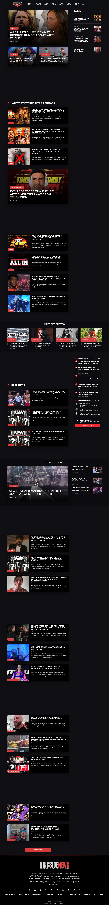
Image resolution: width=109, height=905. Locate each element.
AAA (61, 4)
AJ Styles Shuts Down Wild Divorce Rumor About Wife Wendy (32, 35)
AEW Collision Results (13, 771)
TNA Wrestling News (17, 187)
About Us (49, 894)
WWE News (14, 28)
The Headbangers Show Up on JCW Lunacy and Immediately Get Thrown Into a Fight (48, 647)
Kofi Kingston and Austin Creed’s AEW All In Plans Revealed (21, 60)
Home (30, 4)
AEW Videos (13, 486)
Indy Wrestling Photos (88, 339)
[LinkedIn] (63, 890)
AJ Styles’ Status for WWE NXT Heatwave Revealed (81, 19)
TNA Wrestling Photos (63, 339)
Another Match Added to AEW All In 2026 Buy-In (48, 432)
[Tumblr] (57, 890)
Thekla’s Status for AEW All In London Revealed (81, 30)
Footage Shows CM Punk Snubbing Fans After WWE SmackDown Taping (80, 489)
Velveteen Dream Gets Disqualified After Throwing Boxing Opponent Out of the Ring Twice (80, 468)
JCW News (11, 639)
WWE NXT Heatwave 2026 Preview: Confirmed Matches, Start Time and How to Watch (48, 110)
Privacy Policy (90, 894)
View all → (97, 358)
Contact (59, 894)
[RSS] (80, 890)
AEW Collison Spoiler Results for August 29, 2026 (47, 758)
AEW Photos (11, 339)
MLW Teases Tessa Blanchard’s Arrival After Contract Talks (45, 667)
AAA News (11, 143)
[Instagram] (40, 890)
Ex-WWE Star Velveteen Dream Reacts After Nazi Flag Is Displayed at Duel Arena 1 (48, 278)
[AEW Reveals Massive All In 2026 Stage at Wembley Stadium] (37, 483)
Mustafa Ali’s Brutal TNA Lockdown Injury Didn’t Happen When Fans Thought (81, 40)
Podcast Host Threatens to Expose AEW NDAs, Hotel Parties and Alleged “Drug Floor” (88, 386)
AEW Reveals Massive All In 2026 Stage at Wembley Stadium (35, 492)
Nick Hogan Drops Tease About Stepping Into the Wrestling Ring (46, 718)
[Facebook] (29, 890)
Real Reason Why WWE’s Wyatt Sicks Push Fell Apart (48, 297)
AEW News (14, 54)
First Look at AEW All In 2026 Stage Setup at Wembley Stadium (18, 345)
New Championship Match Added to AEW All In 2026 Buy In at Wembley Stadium (47, 559)
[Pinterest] (46, 890)
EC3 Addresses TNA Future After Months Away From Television (32, 194)
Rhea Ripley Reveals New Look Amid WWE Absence (42, 345)
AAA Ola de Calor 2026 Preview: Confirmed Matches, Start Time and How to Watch (48, 131)
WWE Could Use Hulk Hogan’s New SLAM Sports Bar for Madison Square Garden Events (48, 739)
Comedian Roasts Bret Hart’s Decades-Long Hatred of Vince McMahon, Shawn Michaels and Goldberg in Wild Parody (45, 828)
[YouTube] (52, 890)
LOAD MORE (38, 850)
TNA (54, 4)
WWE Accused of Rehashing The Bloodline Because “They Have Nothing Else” (88, 378)
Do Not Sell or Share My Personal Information (54, 903)
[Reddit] (68, 890)
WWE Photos (36, 339)
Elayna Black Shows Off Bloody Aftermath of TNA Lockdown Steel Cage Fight (68, 345)
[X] (35, 890)
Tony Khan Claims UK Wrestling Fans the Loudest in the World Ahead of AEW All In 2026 (48, 538)
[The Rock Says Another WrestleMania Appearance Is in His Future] (97, 49)
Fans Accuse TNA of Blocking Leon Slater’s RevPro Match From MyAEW (47, 807)
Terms (102, 894)
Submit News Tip (87, 425)
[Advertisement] (38, 217)
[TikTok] (74, 890)
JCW (69, 4)
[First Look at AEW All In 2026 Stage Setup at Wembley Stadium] (18, 335)
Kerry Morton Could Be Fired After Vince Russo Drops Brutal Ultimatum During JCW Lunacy (48, 627)
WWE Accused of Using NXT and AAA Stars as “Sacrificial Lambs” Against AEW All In (88, 369)
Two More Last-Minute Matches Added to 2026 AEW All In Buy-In (46, 412)
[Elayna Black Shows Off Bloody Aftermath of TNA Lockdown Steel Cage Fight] (67, 335)
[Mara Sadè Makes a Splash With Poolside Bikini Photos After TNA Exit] (91, 335)
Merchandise (37, 894)
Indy (77, 4)
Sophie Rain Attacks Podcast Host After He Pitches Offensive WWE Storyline (53, 60)
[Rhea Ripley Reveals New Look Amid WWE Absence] (42, 335)
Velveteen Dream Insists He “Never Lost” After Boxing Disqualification (48, 392)
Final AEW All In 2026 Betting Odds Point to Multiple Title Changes (47, 257)
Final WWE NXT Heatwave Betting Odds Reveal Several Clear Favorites (47, 237)
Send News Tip (10, 894)
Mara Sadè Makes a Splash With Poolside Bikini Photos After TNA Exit (92, 345)
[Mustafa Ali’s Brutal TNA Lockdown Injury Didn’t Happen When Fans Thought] (97, 39)
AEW (46, 4)
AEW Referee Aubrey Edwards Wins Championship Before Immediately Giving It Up (80, 480)
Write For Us (24, 894)
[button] (83, 4)
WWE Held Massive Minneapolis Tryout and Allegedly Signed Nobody (46, 151)
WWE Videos (46, 54)
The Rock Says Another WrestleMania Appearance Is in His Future (81, 50)
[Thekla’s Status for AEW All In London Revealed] (97, 29)
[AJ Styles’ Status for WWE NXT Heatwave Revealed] (97, 18)
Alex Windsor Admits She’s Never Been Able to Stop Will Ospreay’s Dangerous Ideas (49, 579)
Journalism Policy (74, 894)
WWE (38, 4)
